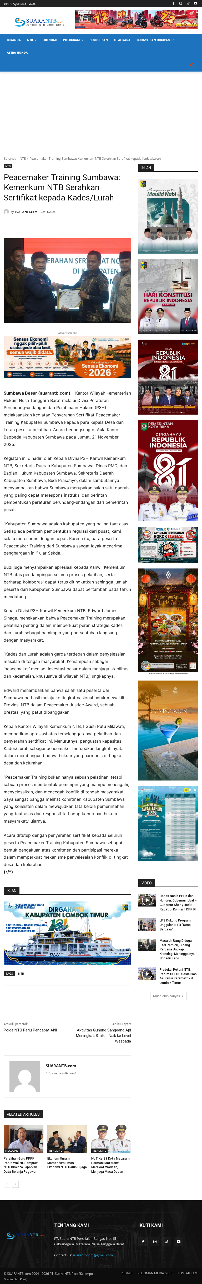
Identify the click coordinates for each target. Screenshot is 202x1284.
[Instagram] (181, 4)
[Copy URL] (79, 225)
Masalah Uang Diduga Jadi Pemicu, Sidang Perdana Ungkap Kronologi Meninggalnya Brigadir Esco (177, 949)
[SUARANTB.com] (7, 211)
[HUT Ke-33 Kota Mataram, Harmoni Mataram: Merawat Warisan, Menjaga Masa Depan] (111, 1139)
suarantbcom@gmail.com (93, 1255)
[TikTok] (188, 4)
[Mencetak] (67, 225)
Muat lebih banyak (166, 996)
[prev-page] (7, 1184)
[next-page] (15, 1184)
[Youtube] (195, 4)
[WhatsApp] (55, 225)
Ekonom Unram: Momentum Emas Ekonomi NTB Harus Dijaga (67, 1163)
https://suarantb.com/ (61, 1073)
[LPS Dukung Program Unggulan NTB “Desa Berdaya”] (147, 924)
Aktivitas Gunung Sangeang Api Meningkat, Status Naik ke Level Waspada (103, 1036)
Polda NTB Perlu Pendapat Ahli (30, 1030)
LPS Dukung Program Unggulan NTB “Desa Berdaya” (175, 925)
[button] (192, 65)
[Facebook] (173, 4)
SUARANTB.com (26, 212)
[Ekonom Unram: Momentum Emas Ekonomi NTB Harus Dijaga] (67, 1139)
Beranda (10, 158)
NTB (23, 158)
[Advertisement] (101, 111)
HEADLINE (11, 1150)
